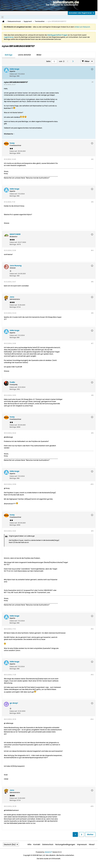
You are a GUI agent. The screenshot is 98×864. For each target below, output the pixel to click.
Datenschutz (47, 844)
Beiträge (8, 55)
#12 (92, 629)
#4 (92, 250)
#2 (92, 159)
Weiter (90, 834)
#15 (92, 806)
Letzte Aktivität (24, 55)
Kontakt (36, 844)
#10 (92, 484)
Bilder (39, 55)
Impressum (82, 844)
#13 (92, 675)
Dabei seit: (14, 74)
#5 (92, 282)
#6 (92, 313)
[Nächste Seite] (73, 61)
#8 (92, 395)
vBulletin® (48, 852)
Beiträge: (13, 76)
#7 (92, 343)
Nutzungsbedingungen (65, 844)
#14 (91, 719)
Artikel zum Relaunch (82, 27)
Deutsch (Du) (10, 844)
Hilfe (29, 844)
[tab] (8, 55)
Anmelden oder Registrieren (80, 13)
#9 (92, 433)
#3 (92, 202)
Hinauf (92, 844)
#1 (92, 82)
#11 (92, 531)
